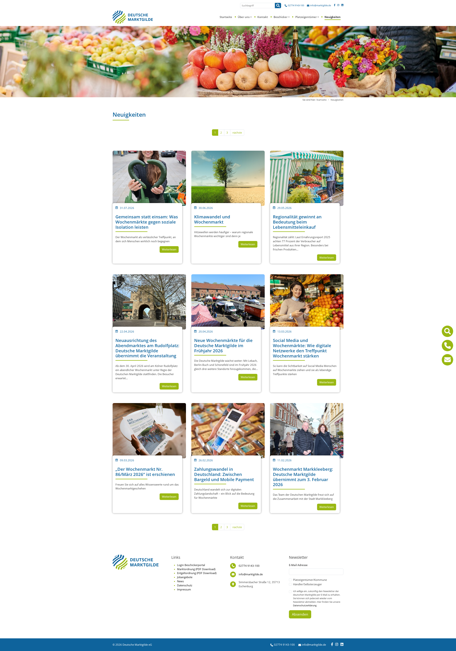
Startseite (226, 17)
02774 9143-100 (296, 5)
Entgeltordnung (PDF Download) (196, 573)
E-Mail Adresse (298, 565)
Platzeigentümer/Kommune (310, 580)
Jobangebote (184, 577)
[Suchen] (278, 5)
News (180, 581)
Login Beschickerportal (191, 565)
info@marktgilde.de (320, 5)
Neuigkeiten (333, 17)
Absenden (300, 614)
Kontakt (262, 17)
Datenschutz (184, 585)
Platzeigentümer (306, 17)
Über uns (244, 17)
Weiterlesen (169, 249)
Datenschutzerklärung (305, 605)
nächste (237, 132)
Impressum (184, 589)
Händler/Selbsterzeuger (307, 584)
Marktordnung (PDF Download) (196, 569)
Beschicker (280, 17)
